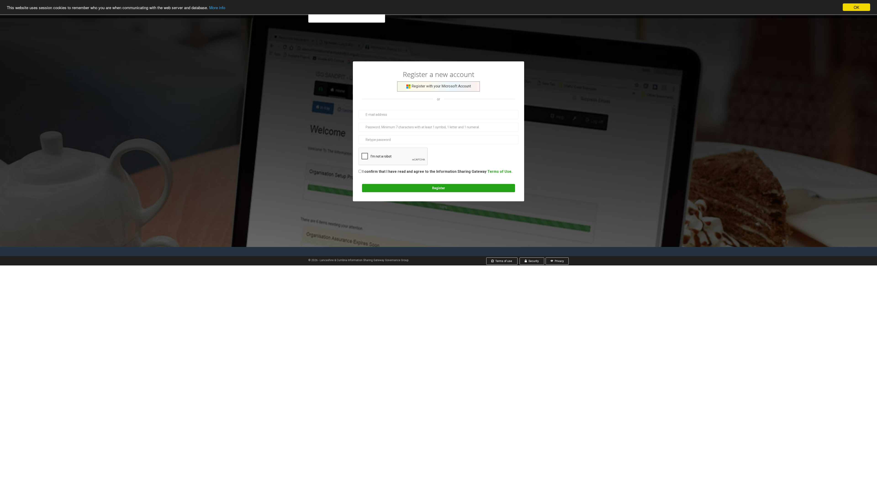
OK (856, 7)
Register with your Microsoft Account (441, 86)
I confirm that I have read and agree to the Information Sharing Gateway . (436, 174)
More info (217, 7)
